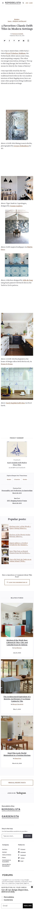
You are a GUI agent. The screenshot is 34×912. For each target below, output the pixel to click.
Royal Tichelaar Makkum (15, 53)
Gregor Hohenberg (21, 146)
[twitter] (19, 40)
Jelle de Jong (28, 280)
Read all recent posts (17, 782)
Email (21, 861)
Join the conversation (18, 582)
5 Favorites (17, 479)
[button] (23, 2)
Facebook (23, 855)
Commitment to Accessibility (6, 860)
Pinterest (22, 849)
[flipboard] (5, 40)
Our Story (4, 849)
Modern (16, 19)
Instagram (23, 852)
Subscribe (28, 906)
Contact (4, 852)
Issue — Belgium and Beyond (17, 21)
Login (31, 2)
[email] (23, 40)
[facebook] (9, 40)
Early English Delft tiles (15, 403)
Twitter (22, 858)
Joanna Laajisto (16, 206)
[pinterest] (14, 40)
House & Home (7, 364)
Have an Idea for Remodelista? (6, 865)
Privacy (4, 857)
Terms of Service (6, 854)
